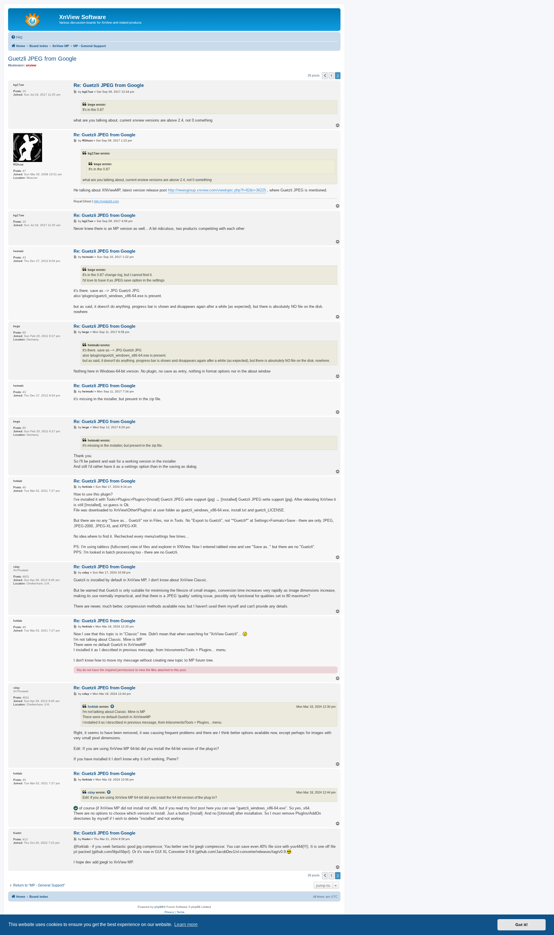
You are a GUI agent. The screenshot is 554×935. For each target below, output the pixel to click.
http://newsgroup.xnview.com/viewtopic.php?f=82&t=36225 (217, 190)
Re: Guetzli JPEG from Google (109, 85)
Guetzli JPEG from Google (42, 58)
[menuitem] (17, 37)
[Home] (34, 19)
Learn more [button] (186, 924)
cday (91, 792)
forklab (93, 706)
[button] (325, 75)
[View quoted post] (112, 706)
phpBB (159, 906)
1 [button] (331, 75)
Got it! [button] (521, 924)
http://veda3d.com (106, 201)
